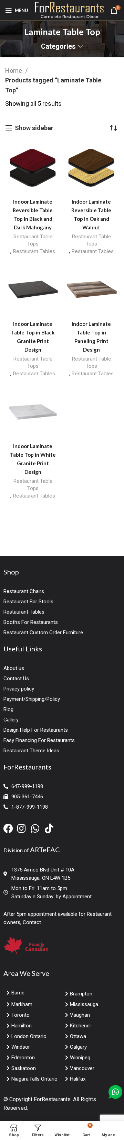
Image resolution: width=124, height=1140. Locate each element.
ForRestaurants (52, 1099)
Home (14, 70)
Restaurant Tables (34, 251)
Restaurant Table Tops (33, 240)
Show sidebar (34, 128)
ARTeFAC (45, 849)
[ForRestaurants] (69, 9)
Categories (58, 46)
